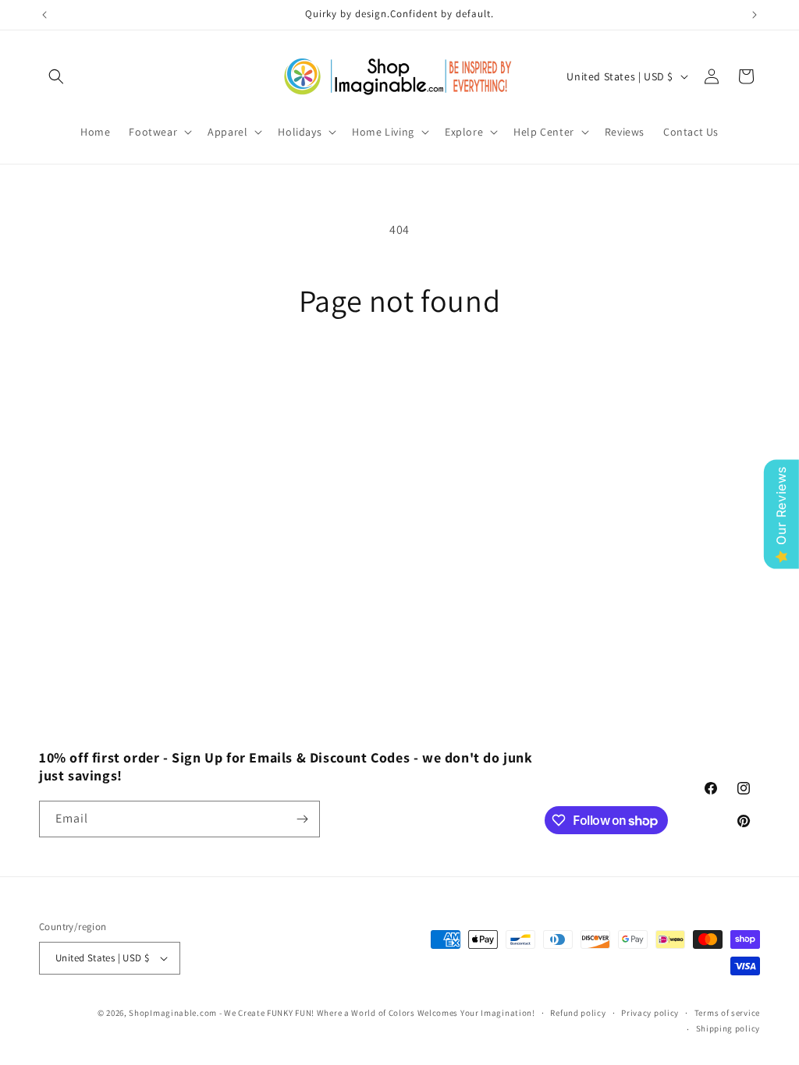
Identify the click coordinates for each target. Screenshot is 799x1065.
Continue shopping (400, 377)
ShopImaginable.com (173, 1012)
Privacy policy (650, 1012)
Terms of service (727, 1012)
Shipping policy (728, 1028)
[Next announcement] (754, 15)
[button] (56, 76)
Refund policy (577, 1012)
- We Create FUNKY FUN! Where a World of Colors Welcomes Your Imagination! (377, 1012)
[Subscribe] (302, 819)
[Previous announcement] (44, 15)
